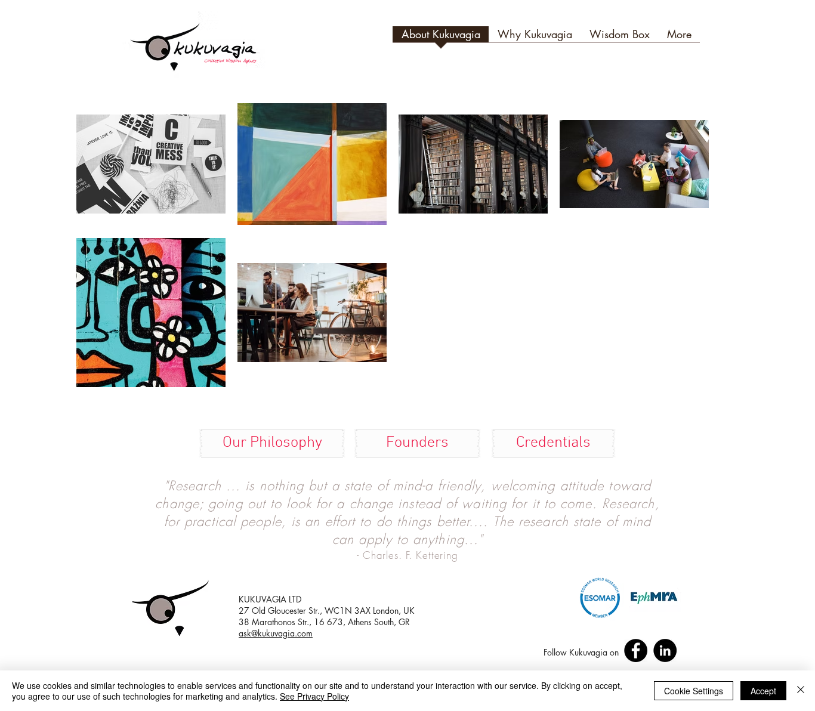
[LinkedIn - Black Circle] (665, 650)
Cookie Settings (693, 691)
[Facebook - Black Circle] (635, 650)
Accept (763, 691)
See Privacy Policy (314, 696)
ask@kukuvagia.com (276, 633)
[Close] (801, 690)
